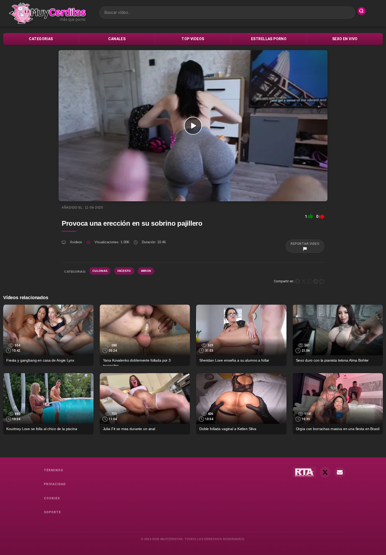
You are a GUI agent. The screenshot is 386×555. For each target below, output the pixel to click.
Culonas (99, 270)
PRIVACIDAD (55, 484)
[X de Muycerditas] (325, 472)
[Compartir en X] (303, 281)
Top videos (192, 39)
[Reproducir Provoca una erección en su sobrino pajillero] (193, 125)
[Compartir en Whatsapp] (309, 281)
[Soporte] (339, 472)
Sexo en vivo (345, 39)
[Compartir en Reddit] (321, 281)
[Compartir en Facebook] (297, 281)
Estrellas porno (268, 39)
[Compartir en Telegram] (315, 281)
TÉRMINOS (53, 470)
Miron (146, 270)
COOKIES (52, 498)
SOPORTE (52, 512)
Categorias (41, 39)
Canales (117, 39)
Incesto (124, 270)
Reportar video (305, 244)
